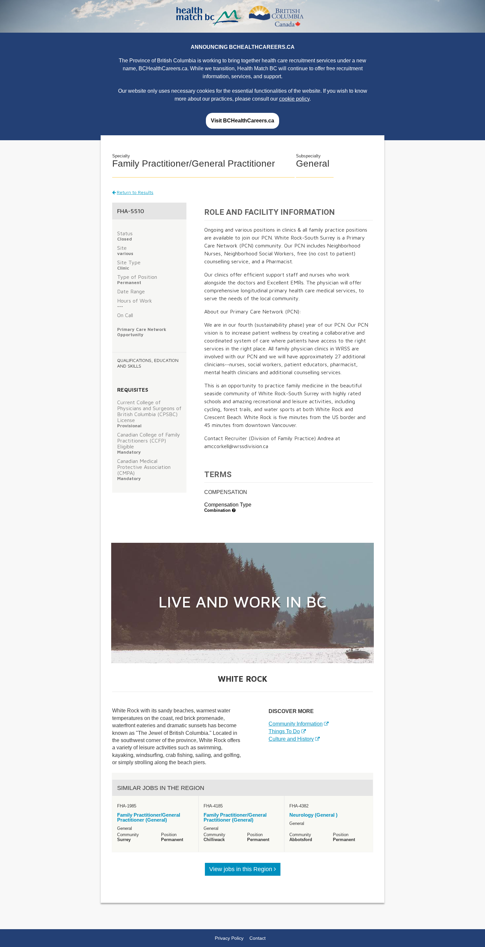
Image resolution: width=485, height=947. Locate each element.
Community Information (296, 724)
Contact (257, 938)
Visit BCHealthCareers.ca (242, 120)
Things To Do (284, 731)
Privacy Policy (229, 938)
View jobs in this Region (241, 869)
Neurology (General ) (313, 815)
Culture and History (291, 739)
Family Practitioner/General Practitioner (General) (148, 817)
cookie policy (294, 99)
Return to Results (135, 192)
